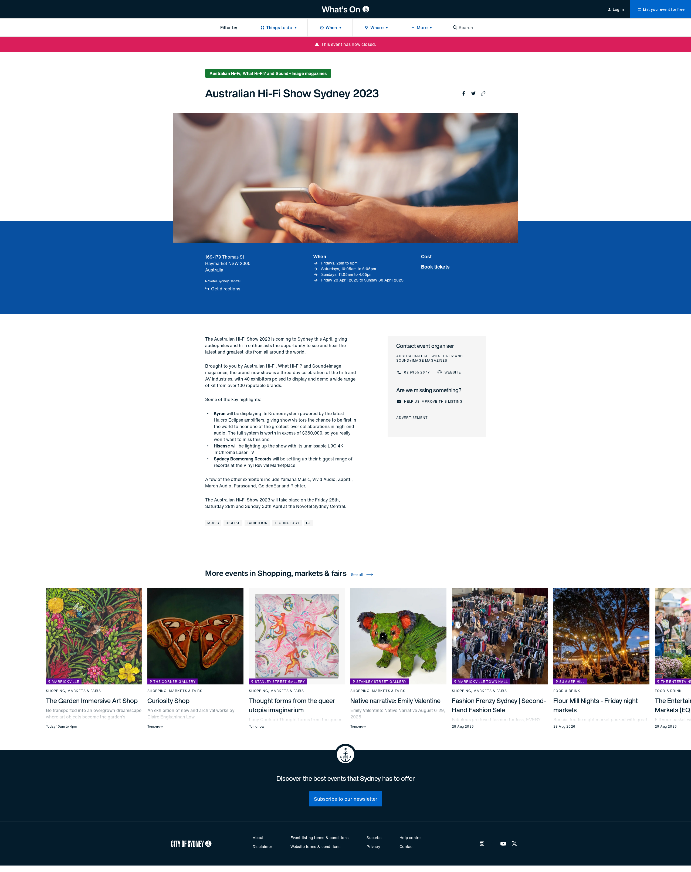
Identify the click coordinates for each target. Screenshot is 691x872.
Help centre (410, 837)
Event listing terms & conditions (319, 837)
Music (213, 523)
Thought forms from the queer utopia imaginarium (292, 705)
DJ (308, 523)
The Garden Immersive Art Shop (92, 700)
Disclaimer (262, 846)
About (258, 837)
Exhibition (257, 523)
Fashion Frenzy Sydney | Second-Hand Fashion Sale (499, 705)
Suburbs (374, 837)
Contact (406, 846)
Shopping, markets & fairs (73, 691)
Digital (233, 523)
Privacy (373, 846)
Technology (287, 523)
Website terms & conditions (315, 846)
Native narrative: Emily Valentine (395, 700)
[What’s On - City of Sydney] (345, 9)
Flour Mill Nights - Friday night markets (595, 705)
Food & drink (566, 691)
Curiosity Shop (168, 700)
